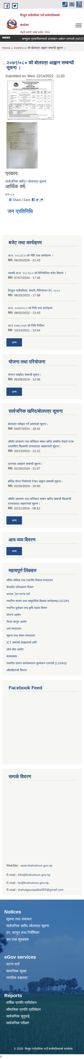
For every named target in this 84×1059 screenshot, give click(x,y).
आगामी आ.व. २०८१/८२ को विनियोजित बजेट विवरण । (37, 273)
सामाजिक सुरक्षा (16, 971)
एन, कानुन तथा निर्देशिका (22, 933)
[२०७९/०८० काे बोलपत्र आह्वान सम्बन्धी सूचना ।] (30, 99)
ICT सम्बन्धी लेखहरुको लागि (21, 642)
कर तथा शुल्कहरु (17, 939)
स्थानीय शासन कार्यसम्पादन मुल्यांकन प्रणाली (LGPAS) (36, 663)
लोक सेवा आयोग (15, 649)
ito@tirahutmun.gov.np (33, 882)
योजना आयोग (13, 614)
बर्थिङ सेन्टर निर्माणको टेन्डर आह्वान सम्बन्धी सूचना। (35, 481)
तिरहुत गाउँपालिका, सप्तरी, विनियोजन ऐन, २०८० (34, 290)
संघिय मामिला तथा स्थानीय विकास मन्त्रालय (29, 580)
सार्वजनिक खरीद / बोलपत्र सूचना (26, 181)
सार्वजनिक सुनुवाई (18, 1016)
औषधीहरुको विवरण (16, 670)
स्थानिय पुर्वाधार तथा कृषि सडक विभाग (26, 608)
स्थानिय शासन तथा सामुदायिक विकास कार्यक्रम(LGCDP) (37, 601)
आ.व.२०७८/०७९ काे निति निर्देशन (26, 325)
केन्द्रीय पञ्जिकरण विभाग (19, 587)
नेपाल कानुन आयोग (16, 621)
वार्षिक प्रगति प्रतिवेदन (21, 1003)
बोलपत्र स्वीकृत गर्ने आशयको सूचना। (28, 424)
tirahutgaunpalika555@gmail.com (41, 889)
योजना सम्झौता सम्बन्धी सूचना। (24, 374)
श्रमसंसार (11, 656)
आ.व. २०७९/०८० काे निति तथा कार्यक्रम (30, 308)
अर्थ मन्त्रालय (13, 628)
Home (6, 48)
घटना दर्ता (13, 964)
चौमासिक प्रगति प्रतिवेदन (23, 1010)
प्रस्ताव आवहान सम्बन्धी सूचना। (25, 463)
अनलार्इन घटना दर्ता (18, 594)
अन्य (14, 342)
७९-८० (9, 194)
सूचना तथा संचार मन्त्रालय (20, 635)
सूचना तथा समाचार (18, 919)
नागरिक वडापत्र (17, 978)
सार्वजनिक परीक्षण (17, 1023)
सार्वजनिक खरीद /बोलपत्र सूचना (27, 926)
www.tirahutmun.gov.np (36, 865)
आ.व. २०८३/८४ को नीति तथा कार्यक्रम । (30, 255)
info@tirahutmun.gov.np (34, 874)
